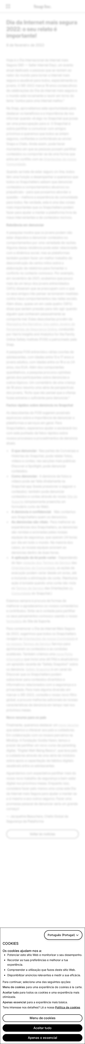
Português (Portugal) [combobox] (61, 935)
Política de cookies (67, 1007)
